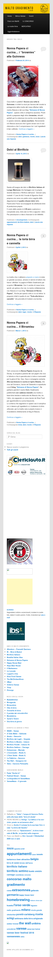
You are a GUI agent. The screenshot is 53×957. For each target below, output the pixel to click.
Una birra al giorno (14, 721)
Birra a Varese (20, 16)
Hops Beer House (14, 665)
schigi (10, 918)
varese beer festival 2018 (20, 932)
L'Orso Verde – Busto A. (16, 755)
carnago (11, 874)
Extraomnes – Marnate (16, 750)
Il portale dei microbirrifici (17, 713)
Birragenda (11, 702)
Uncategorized (21, 220)
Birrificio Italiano (13, 654)
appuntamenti (12, 222)
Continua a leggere (26, 129)
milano (25, 910)
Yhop (9, 687)
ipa (41, 900)
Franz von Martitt (13, 21)
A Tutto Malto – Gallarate (16, 733)
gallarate (35, 890)
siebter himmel (13, 924)
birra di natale (13, 863)
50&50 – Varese (13, 731)
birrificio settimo (17, 871)
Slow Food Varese (14, 676)
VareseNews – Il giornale (16, 781)
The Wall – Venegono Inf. (17, 761)
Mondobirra (11, 716)
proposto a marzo (32, 277)
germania (13, 894)
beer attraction (23, 859)
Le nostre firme (12, 26)
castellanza (19, 875)
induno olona (34, 900)
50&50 (10, 848)
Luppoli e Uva (12, 673)
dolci (20, 136)
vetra (22, 936)
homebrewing (18, 899)
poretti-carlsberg (25, 914)
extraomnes (21, 889)
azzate (34, 854)
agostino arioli (19, 849)
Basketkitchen (12, 699)
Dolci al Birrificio (18, 149)
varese (21, 928)
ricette (32, 136)
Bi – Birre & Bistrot (14, 652)
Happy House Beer (14, 663)
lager (24, 312)
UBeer (9, 682)
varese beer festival (33, 929)
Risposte (37, 312)
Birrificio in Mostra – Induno (18, 742)
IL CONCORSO (28, 21)
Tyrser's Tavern (13, 718)
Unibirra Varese (13, 684)
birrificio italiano (23, 222)
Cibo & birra (11, 708)
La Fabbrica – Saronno (16, 758)
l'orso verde (22, 905)
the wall (25, 923)
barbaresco (11, 859)
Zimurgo (10, 690)
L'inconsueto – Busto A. (16, 752)
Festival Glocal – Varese (16, 776)
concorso (27, 875)
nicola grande (36, 910)
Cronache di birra (14, 710)
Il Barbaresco (12, 668)
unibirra (36, 923)
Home (9, 16)
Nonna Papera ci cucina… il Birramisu (20, 325)
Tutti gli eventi (12, 449)
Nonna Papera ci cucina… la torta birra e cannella (21, 239)
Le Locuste (11, 671)
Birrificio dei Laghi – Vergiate (18, 739)
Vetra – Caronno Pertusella (17, 763)
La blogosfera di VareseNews (18, 778)
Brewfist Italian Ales (15, 657)
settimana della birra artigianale (29, 918)
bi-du (20, 425)
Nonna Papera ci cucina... (25, 134)
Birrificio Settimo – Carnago (18, 747)
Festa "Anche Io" (13, 773)
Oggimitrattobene (13, 31)
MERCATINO (26, 26)
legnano (34, 905)
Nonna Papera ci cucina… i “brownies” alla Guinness (21, 52)
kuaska (10, 905)
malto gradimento (14, 910)
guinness (26, 136)
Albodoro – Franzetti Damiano (19, 649)
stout (37, 136)
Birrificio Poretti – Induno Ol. (18, 744)
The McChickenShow (15, 679)
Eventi (31, 16)
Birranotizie (11, 705)
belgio (34, 859)
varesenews (13, 936)
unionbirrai (11, 929)
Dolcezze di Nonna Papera (27, 387)
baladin (40, 854)
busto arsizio (35, 871)
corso (9, 890)
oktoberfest (11, 914)
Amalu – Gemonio (14, 736)
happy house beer (26, 895)
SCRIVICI (10, 610)
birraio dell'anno (26, 863)
